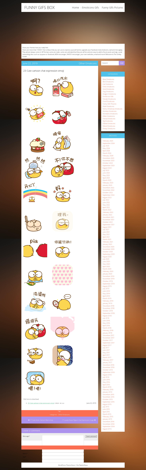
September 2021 (109, 224)
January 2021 (107, 244)
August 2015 (107, 404)
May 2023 (106, 175)
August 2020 (107, 256)
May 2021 (106, 234)
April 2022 (106, 207)
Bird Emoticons (108, 81)
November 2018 (108, 308)
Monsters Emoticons (110, 114)
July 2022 (106, 200)
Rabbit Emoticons (109, 123)
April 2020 (106, 266)
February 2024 (108, 155)
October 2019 (108, 281)
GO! (122, 63)
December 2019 (108, 276)
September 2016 (109, 372)
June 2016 (106, 379)
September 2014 (109, 426)
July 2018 (106, 318)
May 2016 (106, 382)
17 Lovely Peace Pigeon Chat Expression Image (78, 420)
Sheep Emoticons (109, 128)
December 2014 (108, 421)
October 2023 (108, 163)
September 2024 (109, 143)
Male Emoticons (108, 106)
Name (25, 453)
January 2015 (107, 419)
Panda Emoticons (109, 118)
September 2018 (109, 313)
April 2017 (106, 355)
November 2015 (108, 397)
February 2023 (108, 183)
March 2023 (107, 180)
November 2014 (108, 424)
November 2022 (108, 190)
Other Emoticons (88, 63)
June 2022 (106, 202)
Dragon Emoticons (109, 94)
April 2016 (106, 384)
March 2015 (107, 414)
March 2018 (107, 328)
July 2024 (106, 146)
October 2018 (108, 311)
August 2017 (107, 345)
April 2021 (106, 237)
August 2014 (107, 429)
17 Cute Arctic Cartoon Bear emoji (41, 420)
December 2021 (108, 217)
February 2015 (108, 416)
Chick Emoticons (108, 86)
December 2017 (108, 335)
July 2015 (106, 407)
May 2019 (106, 293)
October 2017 (108, 340)
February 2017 (108, 360)
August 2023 (107, 168)
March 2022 (107, 210)
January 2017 (107, 362)
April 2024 (106, 151)
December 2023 (108, 158)
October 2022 (108, 192)
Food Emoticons (108, 101)
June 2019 (106, 291)
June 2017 (106, 350)
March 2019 (107, 298)
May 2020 (106, 264)
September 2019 (109, 283)
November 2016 (108, 367)
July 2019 (106, 288)
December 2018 (108, 306)
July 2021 (106, 229)
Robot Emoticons (109, 126)
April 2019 (106, 296)
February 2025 (108, 141)
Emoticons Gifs (90, 7)
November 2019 (108, 279)
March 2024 (107, 153)
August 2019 (107, 286)
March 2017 (107, 357)
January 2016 (107, 392)
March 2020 (107, 269)
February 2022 (108, 212)
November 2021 (108, 219)
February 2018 (108, 330)
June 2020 (106, 261)
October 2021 (108, 222)
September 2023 (109, 165)
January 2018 (107, 333)
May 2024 (106, 148)
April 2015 (106, 412)
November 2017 (108, 338)
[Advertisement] (73, 28)
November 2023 (108, 160)
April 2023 (106, 178)
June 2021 (106, 232)
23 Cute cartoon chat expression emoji (43, 70)
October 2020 (108, 251)
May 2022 (106, 205)
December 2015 (108, 394)
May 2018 (106, 323)
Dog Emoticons (108, 91)
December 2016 (108, 365)
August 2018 (107, 316)
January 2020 (107, 274)
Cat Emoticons (108, 84)
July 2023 (106, 170)
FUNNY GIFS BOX (39, 7)
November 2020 (108, 249)
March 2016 (107, 387)
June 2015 (106, 409)
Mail (24, 457)
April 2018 (106, 325)
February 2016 (108, 389)
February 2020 (108, 271)
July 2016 (106, 377)
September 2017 (109, 343)
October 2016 (108, 370)
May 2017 (106, 352)
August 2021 (107, 227)
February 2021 (108, 242)
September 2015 (109, 402)
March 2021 (107, 239)
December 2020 (108, 247)
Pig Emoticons (108, 121)
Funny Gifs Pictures (112, 7)
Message (26, 436)
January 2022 (107, 215)
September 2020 (109, 254)
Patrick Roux (83, 465)
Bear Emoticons (108, 79)
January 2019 (107, 303)
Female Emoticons (109, 99)
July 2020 (106, 259)
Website (25, 460)
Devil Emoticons (108, 89)
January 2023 (107, 185)
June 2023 (106, 173)
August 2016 (107, 375)
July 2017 (106, 347)
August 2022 (107, 197)
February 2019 (108, 301)
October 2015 (108, 399)
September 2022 (109, 195)
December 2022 (108, 188)
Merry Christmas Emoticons (112, 109)
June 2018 (106, 320)
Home (75, 7)
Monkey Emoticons (109, 111)
